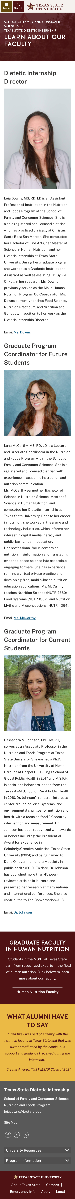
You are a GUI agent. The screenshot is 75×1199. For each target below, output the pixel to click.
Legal (60, 1192)
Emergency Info (23, 1192)
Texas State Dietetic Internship (30, 31)
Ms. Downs (22, 332)
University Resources (23, 1150)
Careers (52, 1185)
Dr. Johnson (23, 912)
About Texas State (26, 1185)
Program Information (23, 1160)
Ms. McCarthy (25, 618)
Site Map (10, 1122)
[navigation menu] (6, 6)
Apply (45, 1192)
